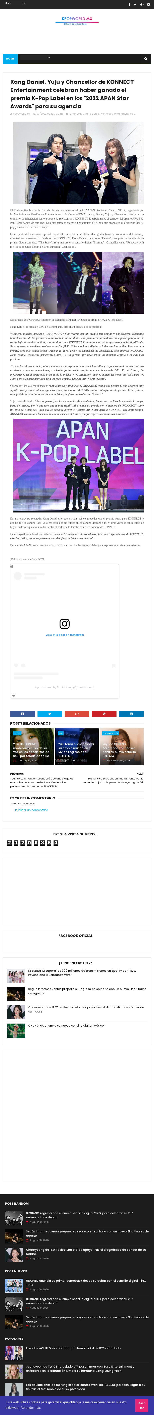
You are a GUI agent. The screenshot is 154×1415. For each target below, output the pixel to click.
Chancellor (76, 113)
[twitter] (135, 4)
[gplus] (142, 4)
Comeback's (110, 733)
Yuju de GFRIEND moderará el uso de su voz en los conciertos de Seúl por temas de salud (31, 750)
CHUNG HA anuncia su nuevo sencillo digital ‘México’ (66, 1026)
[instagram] (148, 4)
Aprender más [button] (31, 1407)
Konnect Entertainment (115, 113)
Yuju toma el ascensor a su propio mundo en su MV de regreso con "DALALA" (76, 750)
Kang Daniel (92, 113)
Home (10, 58)
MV (60, 733)
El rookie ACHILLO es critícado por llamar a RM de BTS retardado (73, 1348)
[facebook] (129, 4)
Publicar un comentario (31, 810)
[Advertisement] (77, 41)
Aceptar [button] (141, 1405)
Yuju (132, 113)
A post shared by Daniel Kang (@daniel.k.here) (64, 687)
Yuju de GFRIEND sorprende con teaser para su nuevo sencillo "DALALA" (119, 750)
